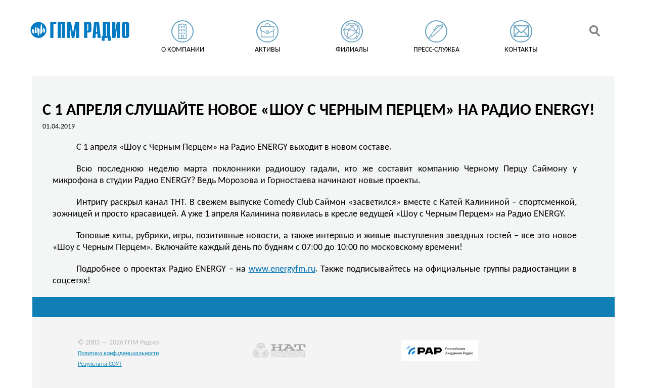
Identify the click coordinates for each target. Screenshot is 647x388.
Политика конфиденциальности (118, 354)
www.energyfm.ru (282, 269)
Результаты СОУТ (100, 364)
